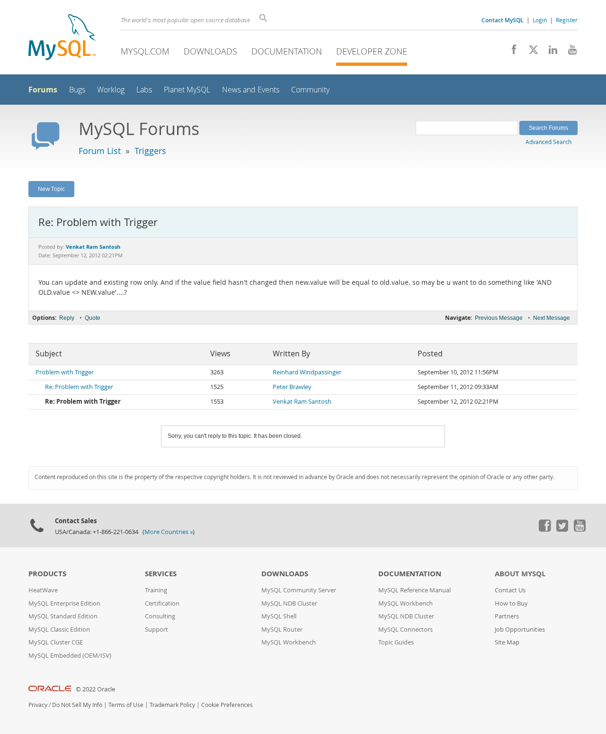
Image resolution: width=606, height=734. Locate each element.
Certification (162, 603)
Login (540, 20)
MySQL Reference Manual (414, 590)
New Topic (51, 188)
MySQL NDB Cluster (289, 603)
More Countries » (168, 532)
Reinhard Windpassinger (307, 372)
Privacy (37, 704)
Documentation (286, 51)
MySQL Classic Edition (59, 629)
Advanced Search (548, 141)
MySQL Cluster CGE (55, 642)
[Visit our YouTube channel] (569, 52)
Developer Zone (371, 51)
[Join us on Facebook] (510, 52)
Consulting (160, 616)
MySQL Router (282, 629)
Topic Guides (396, 642)
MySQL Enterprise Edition (64, 603)
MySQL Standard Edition (63, 616)
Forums (42, 89)
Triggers (150, 150)
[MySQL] (62, 38)
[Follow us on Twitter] (562, 529)
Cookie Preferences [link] (227, 704)
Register (567, 20)
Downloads (210, 51)
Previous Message (499, 318)
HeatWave (43, 590)
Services (161, 574)
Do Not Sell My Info (77, 704)
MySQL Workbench (288, 642)
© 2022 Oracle (95, 689)
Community (310, 90)
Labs (144, 90)
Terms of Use (125, 704)
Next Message (551, 318)
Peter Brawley (292, 387)
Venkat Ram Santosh (302, 402)
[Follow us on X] (530, 52)
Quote (92, 318)
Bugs (77, 90)
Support (156, 629)
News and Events (250, 90)
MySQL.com (145, 51)
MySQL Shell (278, 616)
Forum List (100, 150)
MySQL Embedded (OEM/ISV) (69, 656)
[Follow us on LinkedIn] (549, 52)
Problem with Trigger (65, 372)
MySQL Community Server (298, 590)
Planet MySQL (187, 90)
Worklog (111, 90)
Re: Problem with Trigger (79, 387)
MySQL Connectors (405, 629)
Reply (66, 318)
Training (156, 590)
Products (47, 574)
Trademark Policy (172, 704)
